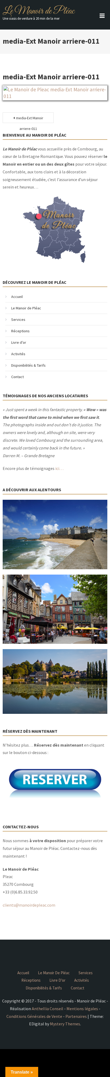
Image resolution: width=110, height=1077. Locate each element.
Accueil (17, 296)
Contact (17, 376)
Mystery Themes (65, 1023)
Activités (18, 353)
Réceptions (20, 331)
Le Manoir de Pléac (38, 11)
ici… (59, 468)
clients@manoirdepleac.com (29, 905)
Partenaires (76, 1016)
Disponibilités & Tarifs (28, 365)
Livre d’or (18, 342)
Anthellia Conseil (47, 1008)
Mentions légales (82, 1008)
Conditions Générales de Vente (34, 1016)
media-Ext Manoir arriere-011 (29, 119)
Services (18, 319)
